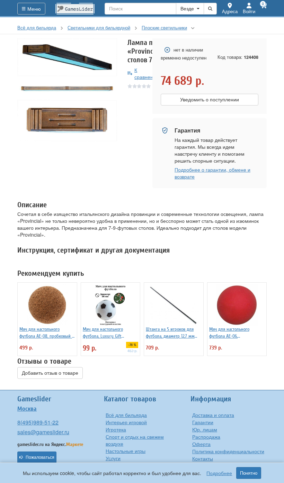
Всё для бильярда (126, 414)
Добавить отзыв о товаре (50, 373)
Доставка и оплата (213, 414)
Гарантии (202, 422)
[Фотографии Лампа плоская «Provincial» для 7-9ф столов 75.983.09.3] (67, 57)
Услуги (113, 458)
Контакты (202, 458)
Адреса (230, 11)
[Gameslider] (75, 9)
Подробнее (219, 473)
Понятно (248, 473)
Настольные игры (125, 450)
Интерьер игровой (126, 422)
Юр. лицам (204, 429)
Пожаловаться (40, 457)
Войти (249, 11)
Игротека (116, 429)
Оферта (201, 443)
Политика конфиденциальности (228, 451)
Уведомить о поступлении (209, 99)
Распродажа (206, 436)
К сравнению (147, 73)
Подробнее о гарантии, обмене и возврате (212, 173)
